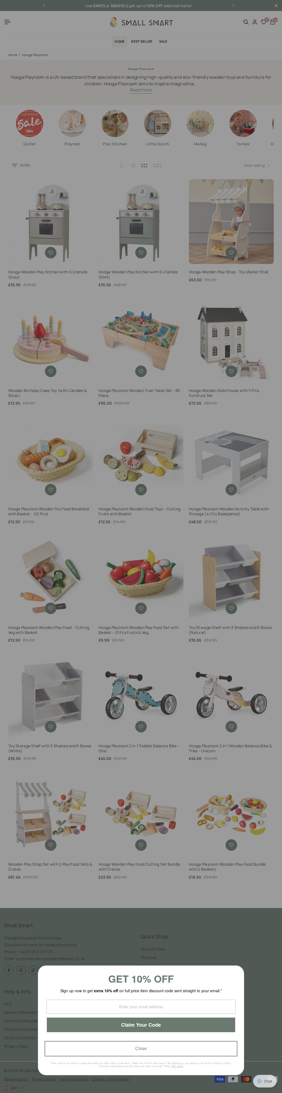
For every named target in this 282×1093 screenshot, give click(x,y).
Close (141, 1048)
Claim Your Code (141, 1024)
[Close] (237, 971)
